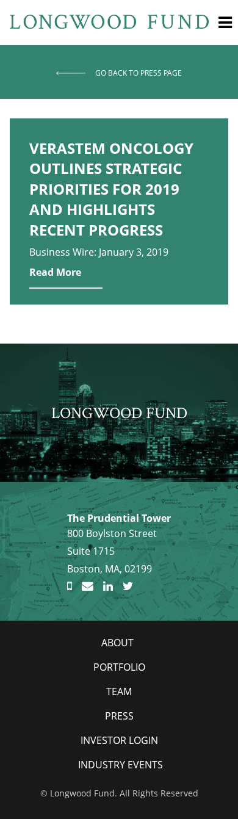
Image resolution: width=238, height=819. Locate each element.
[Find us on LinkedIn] (108, 586)
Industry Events (120, 764)
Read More (55, 272)
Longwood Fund (119, 412)
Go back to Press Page (138, 73)
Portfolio (119, 667)
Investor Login (119, 740)
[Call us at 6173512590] (69, 586)
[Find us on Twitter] (128, 586)
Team (119, 691)
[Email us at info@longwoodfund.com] (87, 586)
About (117, 642)
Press (119, 716)
